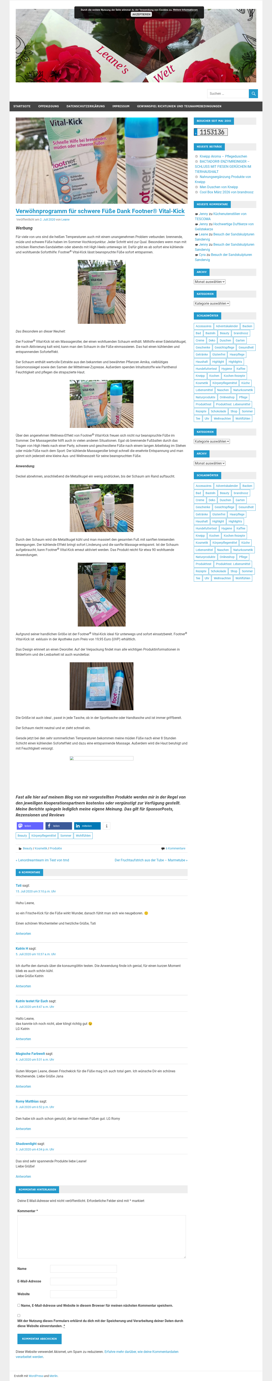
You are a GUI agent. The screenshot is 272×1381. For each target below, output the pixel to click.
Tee (198, 418)
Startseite (22, 106)
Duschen (225, 340)
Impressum (120, 106)
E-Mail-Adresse (29, 1281)
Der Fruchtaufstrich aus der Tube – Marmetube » (151, 860)
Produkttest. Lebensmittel (233, 404)
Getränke (202, 354)
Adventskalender (227, 326)
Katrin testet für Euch (32, 1001)
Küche (245, 383)
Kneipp (200, 375)
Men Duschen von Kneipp (219, 187)
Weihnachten (222, 418)
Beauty (22, 835)
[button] (30, 826)
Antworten (23, 934)
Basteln (210, 333)
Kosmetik (41, 848)
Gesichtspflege (224, 347)
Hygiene (226, 368)
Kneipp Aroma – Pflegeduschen (223, 156)
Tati (18, 885)
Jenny (203, 214)
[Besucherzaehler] (211, 135)
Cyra (202, 255)
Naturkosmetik (243, 390)
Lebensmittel (204, 390)
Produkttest (203, 404)
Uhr (207, 418)
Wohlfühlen (83, 835)
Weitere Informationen (185, 9)
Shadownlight (26, 1144)
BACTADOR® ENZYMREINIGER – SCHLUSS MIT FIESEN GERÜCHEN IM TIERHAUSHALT (223, 166)
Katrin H (22, 948)
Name (22, 1269)
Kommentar (27, 1211)
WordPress (36, 1376)
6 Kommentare (175, 848)
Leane (65, 219)
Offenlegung (48, 106)
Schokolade (218, 411)
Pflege (243, 397)
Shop (234, 411)
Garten (240, 340)
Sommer (65, 835)
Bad (198, 333)
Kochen (214, 375)
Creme (200, 340)
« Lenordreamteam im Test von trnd (42, 860)
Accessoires (203, 326)
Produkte (56, 848)
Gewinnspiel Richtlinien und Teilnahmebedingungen (179, 106)
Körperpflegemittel (43, 835)
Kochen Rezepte (234, 375)
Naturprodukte (205, 397)
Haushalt (202, 361)
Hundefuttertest (206, 368)
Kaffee (241, 368)
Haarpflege (237, 354)
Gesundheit (246, 347)
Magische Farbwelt (30, 1054)
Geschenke (203, 347)
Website (23, 1294)
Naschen (223, 390)
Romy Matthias (27, 1101)
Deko (212, 340)
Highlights (235, 361)
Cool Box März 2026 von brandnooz (227, 192)
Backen (247, 326)
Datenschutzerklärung (86, 106)
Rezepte (201, 411)
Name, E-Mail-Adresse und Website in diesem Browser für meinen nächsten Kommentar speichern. (97, 1306)
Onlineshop (227, 397)
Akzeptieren (141, 14)
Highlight (218, 361)
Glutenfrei (218, 354)
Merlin (54, 1376)
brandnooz (241, 333)
